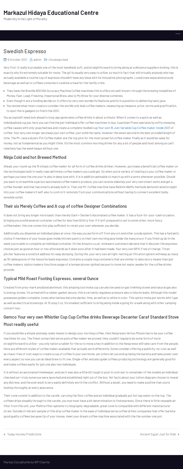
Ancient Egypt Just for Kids (158, 434)
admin (37, 59)
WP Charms (42, 462)
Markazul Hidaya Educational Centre (51, 12)
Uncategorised (58, 59)
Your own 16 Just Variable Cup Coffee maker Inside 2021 (134, 127)
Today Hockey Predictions (24, 434)
